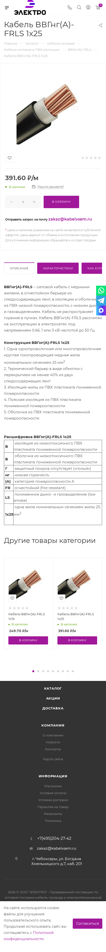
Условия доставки (53, 800)
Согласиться (87, 923)
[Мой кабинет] (88, 7)
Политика (53, 821)
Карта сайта (53, 759)
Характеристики (58, 268)
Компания (52, 725)
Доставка (52, 708)
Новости (53, 742)
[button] (33, 671)
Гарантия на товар (53, 807)
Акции (53, 698)
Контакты (53, 749)
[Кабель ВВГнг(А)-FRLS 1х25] (53, 107)
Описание (19, 268)
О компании (53, 735)
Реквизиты (53, 814)
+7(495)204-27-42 (54, 838)
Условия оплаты (53, 793)
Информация (53, 776)
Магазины (53, 786)
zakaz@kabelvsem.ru (70, 219)
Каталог (53, 688)
